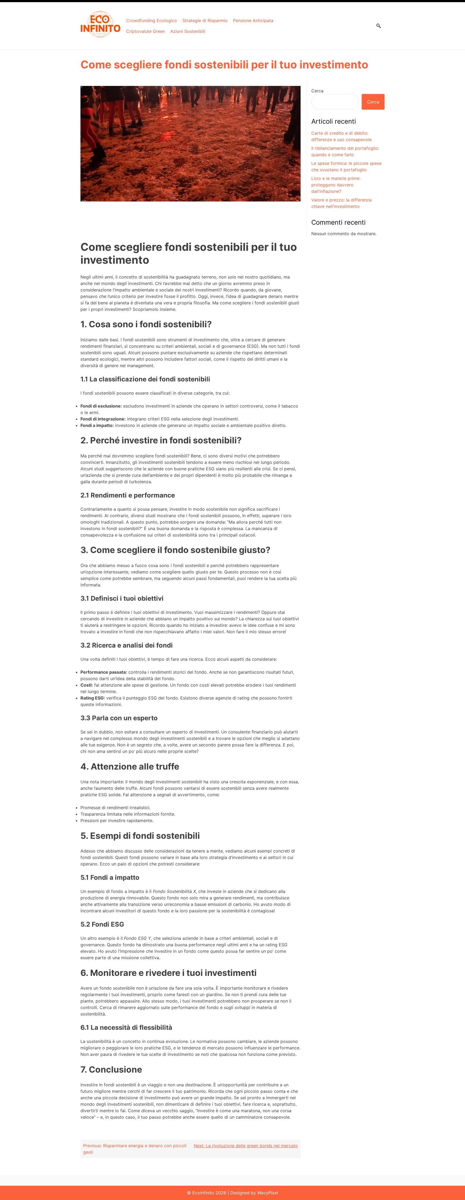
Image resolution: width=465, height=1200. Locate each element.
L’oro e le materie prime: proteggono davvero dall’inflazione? (335, 185)
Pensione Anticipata (253, 20)
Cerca (317, 90)
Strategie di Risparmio (205, 20)
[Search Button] (379, 26)
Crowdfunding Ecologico (151, 20)
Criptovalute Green (145, 31)
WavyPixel (267, 1192)
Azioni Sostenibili (187, 31)
